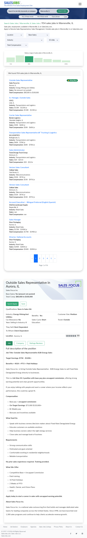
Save (23, 304)
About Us (69, 527)
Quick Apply (12, 304)
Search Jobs (62, 11)
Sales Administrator (17, 150)
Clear (65, 16)
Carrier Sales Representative (20, 115)
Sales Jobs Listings (45, 527)
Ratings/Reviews (36, 343)
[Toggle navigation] (80, 4)
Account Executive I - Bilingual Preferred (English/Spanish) (32, 202)
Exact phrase (56, 16)
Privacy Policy (58, 527)
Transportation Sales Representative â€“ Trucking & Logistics (33, 133)
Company (20, 343)
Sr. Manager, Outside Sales (19, 98)
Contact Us (79, 527)
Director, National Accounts (20, 237)
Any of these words (27, 16)
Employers (24, 527)
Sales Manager (15, 220)
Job (9, 343)
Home (5, 527)
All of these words (42, 16)
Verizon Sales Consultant (19, 167)
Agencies (33, 527)
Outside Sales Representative (20, 80)
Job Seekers (14, 527)
